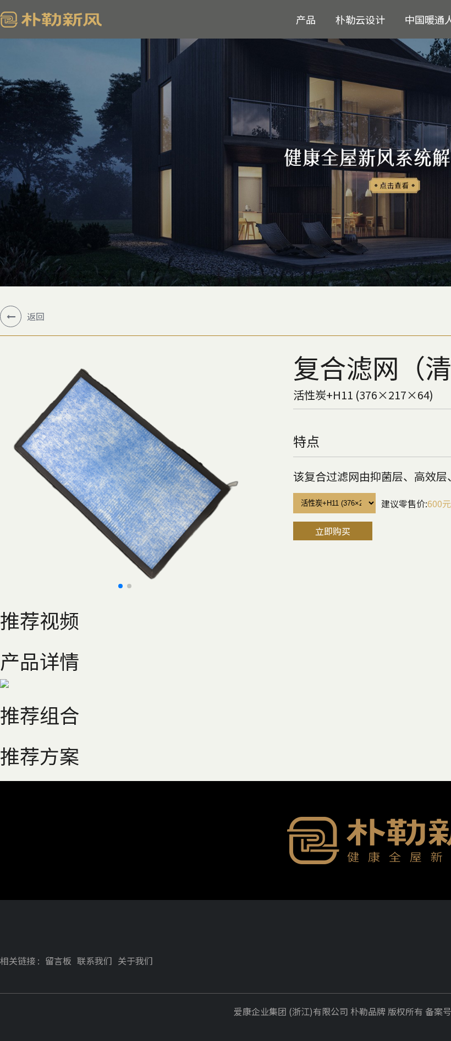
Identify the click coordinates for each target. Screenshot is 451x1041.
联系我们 (94, 960)
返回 (36, 316)
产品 (306, 19)
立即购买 (332, 531)
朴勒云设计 (360, 19)
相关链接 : (20, 960)
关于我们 (135, 960)
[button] (120, 586)
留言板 (58, 960)
